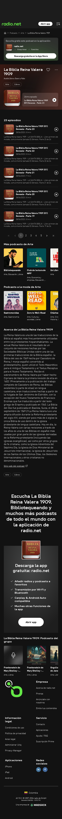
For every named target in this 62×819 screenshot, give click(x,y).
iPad (7, 772)
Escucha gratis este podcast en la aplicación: (28, 41)
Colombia (33, 793)
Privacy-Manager (13, 751)
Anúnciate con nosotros (43, 701)
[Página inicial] (5, 33)
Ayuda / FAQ (42, 736)
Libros (17, 85)
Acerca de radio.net (45, 688)
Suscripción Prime (45, 741)
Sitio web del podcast (14, 466)
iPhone (8, 767)
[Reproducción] (54, 100)
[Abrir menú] (58, 24)
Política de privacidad (15, 733)
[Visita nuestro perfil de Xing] (45, 769)
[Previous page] (15, 235)
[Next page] (46, 235)
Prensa (39, 694)
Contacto (40, 724)
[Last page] (53, 235)
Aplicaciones (42, 730)
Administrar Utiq (13, 745)
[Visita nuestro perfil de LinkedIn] (38, 769)
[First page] (8, 235)
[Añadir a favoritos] (48, 69)
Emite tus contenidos (46, 708)
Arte (7, 85)
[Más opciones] (56, 70)
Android (9, 778)
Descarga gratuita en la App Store (31, 56)
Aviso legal (10, 739)
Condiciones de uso (14, 728)
